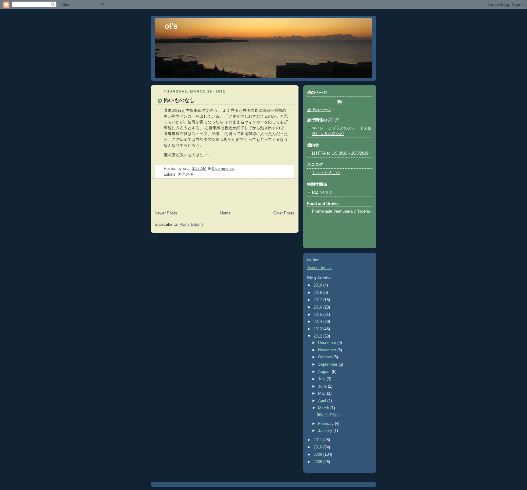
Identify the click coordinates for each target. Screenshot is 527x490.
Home (225, 213)
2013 (318, 329)
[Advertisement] (186, 195)
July (322, 379)
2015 (318, 315)
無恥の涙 (186, 174)
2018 (318, 293)
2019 (318, 285)
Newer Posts (166, 213)
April (322, 401)
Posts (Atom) (191, 224)
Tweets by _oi (319, 268)
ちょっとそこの (326, 173)
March (324, 408)
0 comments (223, 168)
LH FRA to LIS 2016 (329, 153)
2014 (318, 322)
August (325, 372)
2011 (318, 440)
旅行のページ (319, 110)
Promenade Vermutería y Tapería (341, 211)
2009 (318, 454)
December (327, 343)
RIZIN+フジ (322, 192)
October (325, 357)
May (322, 393)
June (323, 386)
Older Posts (283, 213)
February (326, 424)
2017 (318, 300)
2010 (318, 447)
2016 (318, 307)
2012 (318, 336)
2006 (318, 462)
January (325, 431)
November (327, 350)
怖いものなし (179, 100)
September (328, 364)
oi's (170, 26)
